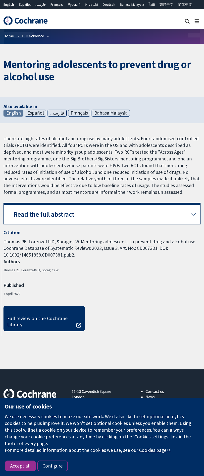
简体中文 (185, 4)
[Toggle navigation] (197, 21)
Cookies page (152, 450)
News (150, 396)
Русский (74, 4)
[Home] (25, 20)
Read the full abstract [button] (44, 214)
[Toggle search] (187, 21)
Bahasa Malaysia (132, 4)
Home (8, 35)
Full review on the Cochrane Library (37, 321)
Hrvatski (91, 4)
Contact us (155, 391)
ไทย (152, 4)
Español (25, 4)
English (8, 4)
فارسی (40, 4)
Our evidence (33, 35)
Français (57, 4)
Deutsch (109, 4)
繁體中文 (166, 4)
